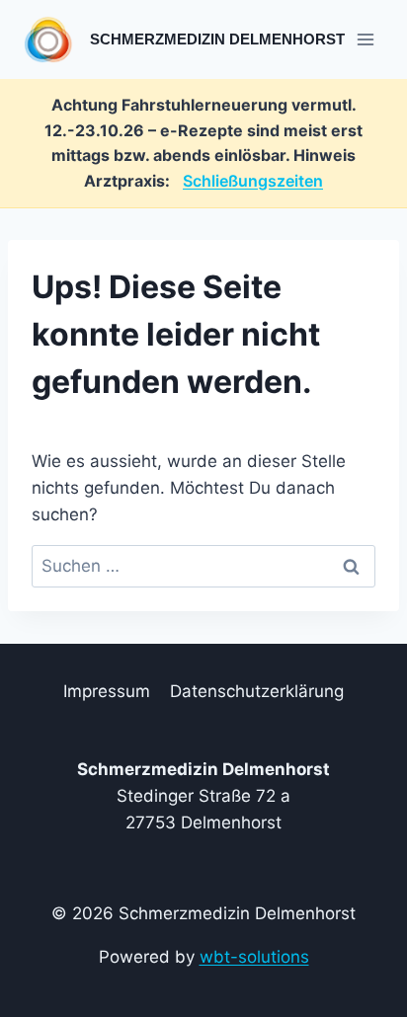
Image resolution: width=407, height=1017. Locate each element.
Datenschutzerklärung (257, 691)
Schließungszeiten (253, 181)
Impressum (106, 691)
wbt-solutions (254, 957)
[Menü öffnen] (365, 39)
